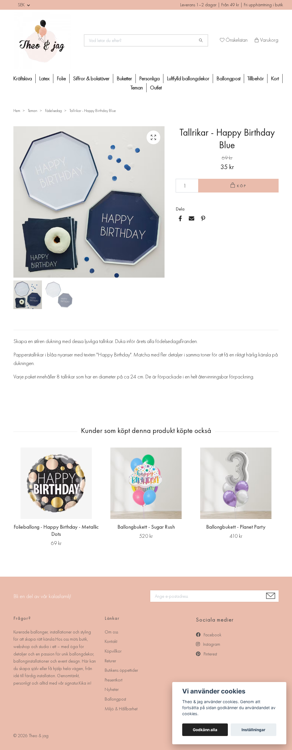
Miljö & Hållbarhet (121, 709)
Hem (16, 110)
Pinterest (209, 654)
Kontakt (111, 641)
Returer (110, 661)
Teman (137, 87)
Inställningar (253, 729)
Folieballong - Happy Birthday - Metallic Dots (56, 530)
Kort (275, 78)
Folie (61, 78)
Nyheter (112, 689)
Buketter (124, 78)
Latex (44, 78)
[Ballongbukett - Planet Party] (236, 483)
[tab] (20, 325)
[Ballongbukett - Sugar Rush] (146, 483)
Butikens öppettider (121, 670)
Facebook (211, 635)
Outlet (156, 87)
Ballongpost (228, 78)
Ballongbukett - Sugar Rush (146, 526)
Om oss (111, 632)
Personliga (149, 78)
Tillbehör (256, 78)
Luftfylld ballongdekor (188, 78)
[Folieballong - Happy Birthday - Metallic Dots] (56, 483)
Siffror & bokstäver (91, 78)
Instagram (211, 644)
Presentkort (113, 680)
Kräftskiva (22, 78)
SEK (22, 5)
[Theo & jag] (45, 40)
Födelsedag (53, 110)
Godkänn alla (205, 729)
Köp (242, 185)
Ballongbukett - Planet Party (235, 526)
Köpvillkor (113, 651)
